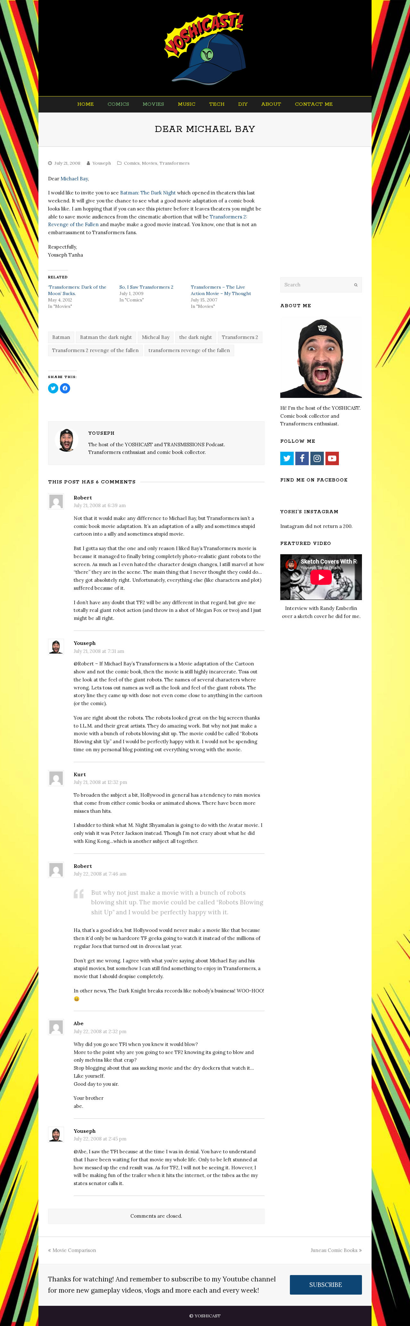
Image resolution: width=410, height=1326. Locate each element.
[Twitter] (287, 458)
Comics (132, 163)
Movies (149, 163)
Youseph (102, 163)
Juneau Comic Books (334, 1250)
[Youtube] (332, 458)
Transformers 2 (240, 337)
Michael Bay (74, 179)
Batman (61, 337)
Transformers (175, 163)
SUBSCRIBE (325, 1285)
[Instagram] (317, 458)
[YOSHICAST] (205, 48)
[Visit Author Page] (66, 440)
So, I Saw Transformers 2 (146, 287)
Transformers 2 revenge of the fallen (95, 350)
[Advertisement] (325, 220)
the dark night (195, 337)
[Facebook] (302, 458)
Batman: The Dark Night (148, 193)
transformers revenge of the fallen (189, 350)
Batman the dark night (106, 337)
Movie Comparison (74, 1250)
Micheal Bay (155, 337)
